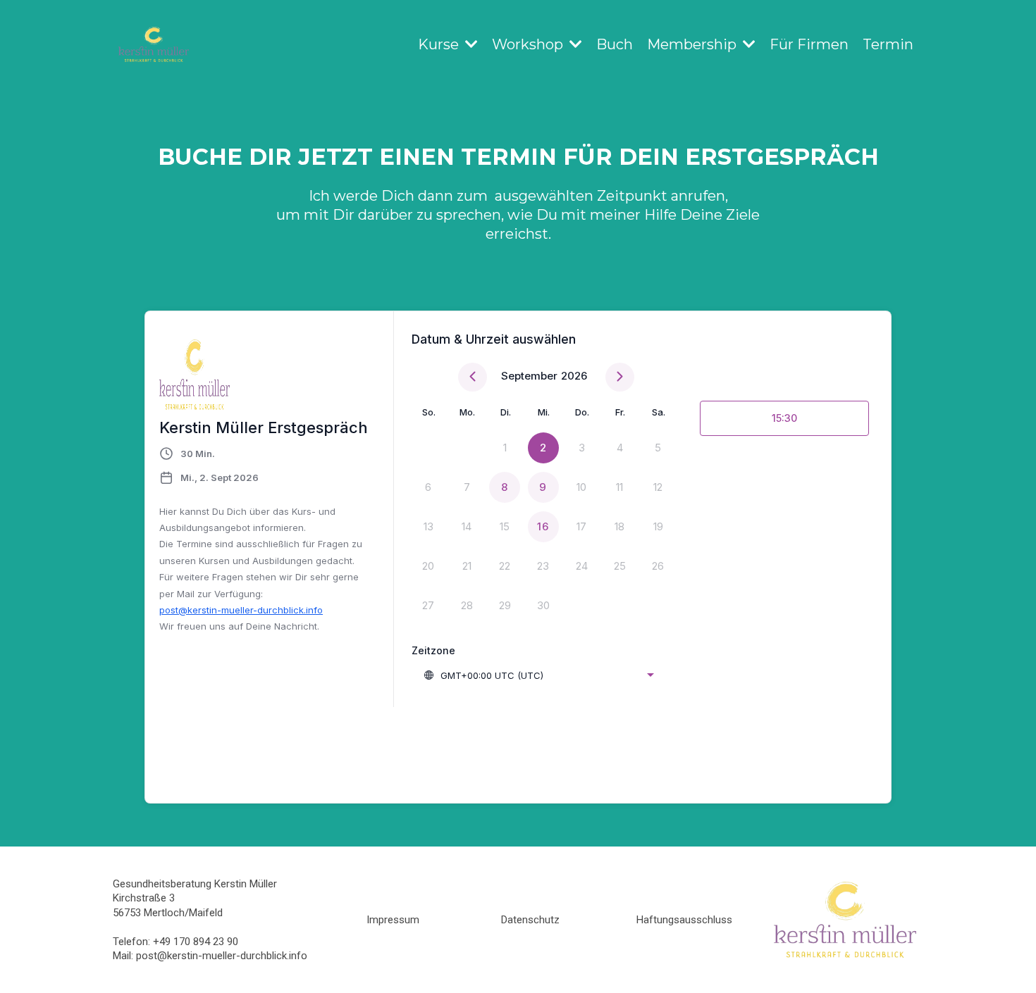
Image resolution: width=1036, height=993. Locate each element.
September (529, 375)
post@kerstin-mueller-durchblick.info (241, 610)
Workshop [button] (529, 44)
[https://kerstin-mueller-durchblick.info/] (153, 44)
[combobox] (538, 675)
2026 (574, 375)
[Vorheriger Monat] (472, 377)
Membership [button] (693, 44)
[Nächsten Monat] (619, 377)
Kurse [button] (440, 44)
